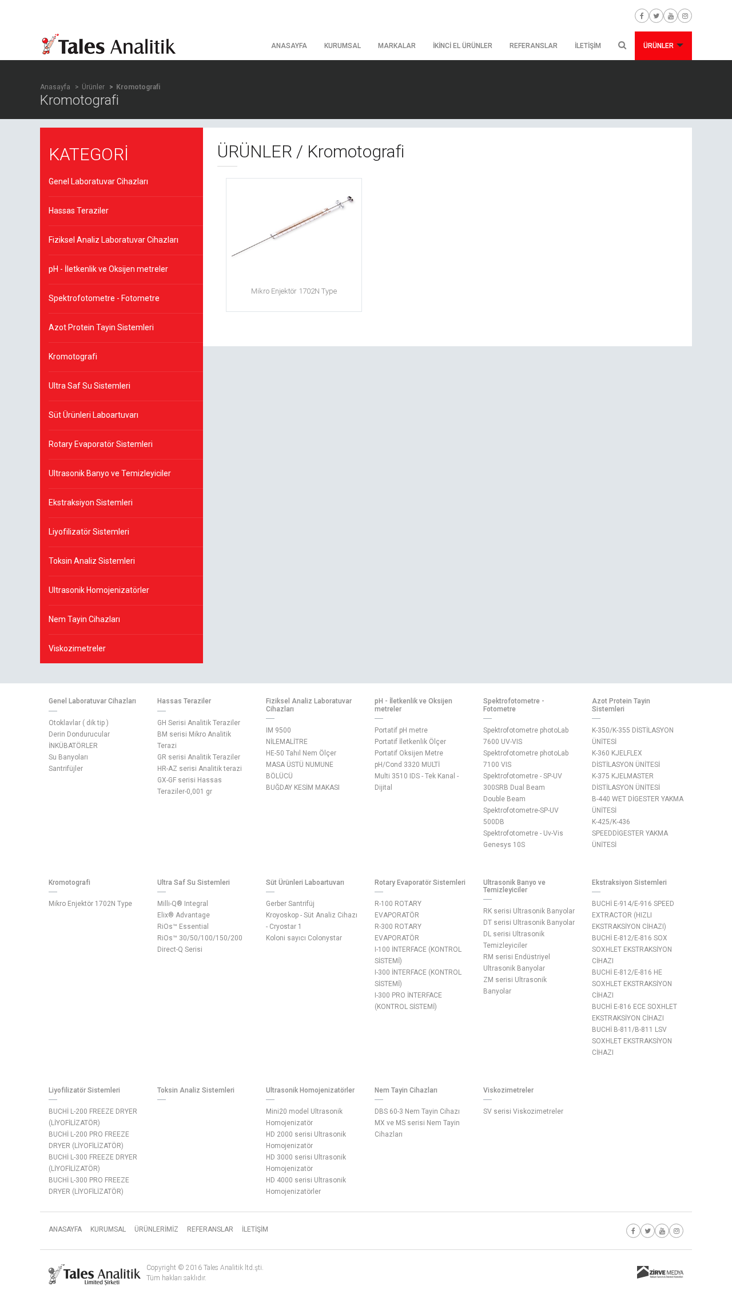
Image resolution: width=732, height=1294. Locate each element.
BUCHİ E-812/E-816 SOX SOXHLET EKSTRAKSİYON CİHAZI (632, 949)
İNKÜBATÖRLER (73, 746)
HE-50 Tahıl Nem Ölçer (301, 753)
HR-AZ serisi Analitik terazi (199, 769)
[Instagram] (685, 16)
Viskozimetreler (77, 648)
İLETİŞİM (588, 46)
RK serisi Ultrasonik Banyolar (529, 911)
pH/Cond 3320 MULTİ (407, 765)
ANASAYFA (289, 46)
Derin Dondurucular (79, 734)
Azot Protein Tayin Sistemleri (101, 327)
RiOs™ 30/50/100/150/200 (199, 938)
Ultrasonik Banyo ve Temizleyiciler (110, 473)
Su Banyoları (68, 757)
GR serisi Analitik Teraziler (198, 757)
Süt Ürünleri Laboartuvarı (93, 415)
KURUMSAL (342, 46)
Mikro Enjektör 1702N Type (90, 904)
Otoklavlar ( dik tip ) (79, 723)
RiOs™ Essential (183, 927)
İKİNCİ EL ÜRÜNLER (462, 46)
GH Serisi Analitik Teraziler (198, 723)
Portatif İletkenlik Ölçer (410, 742)
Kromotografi (73, 356)
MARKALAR (397, 46)
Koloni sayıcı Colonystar (304, 938)
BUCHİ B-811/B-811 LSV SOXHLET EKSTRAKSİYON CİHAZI (632, 1041)
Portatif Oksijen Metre (409, 753)
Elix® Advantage (183, 915)
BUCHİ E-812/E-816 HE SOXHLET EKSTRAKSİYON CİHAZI (632, 983)
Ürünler (93, 87)
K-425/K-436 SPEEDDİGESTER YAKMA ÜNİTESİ (630, 833)
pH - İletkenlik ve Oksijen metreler (108, 269)
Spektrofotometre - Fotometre (104, 298)
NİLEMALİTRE (287, 742)
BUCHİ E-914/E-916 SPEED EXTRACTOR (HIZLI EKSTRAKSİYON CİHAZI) (633, 915)
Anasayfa (55, 87)
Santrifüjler (66, 769)
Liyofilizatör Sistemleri (89, 531)
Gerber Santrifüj (290, 904)
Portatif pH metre (401, 730)
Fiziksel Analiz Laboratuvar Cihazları (113, 239)
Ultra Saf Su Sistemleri (89, 385)
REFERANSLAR (534, 46)
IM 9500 (278, 730)
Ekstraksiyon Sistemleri (91, 502)
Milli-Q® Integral (182, 904)
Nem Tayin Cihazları (84, 619)
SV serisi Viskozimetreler (523, 1111)
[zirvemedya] (660, 1273)
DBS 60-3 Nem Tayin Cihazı (417, 1111)
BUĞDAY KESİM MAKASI (303, 787)
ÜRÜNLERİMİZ (156, 1229)
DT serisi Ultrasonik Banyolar (529, 923)
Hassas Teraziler (79, 210)
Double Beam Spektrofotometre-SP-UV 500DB (521, 810)
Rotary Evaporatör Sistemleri (101, 444)
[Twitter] (656, 16)
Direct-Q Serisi (179, 949)
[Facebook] (642, 16)
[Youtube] (670, 16)
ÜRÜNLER (659, 46)
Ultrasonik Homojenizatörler (99, 590)
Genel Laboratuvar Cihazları (98, 181)
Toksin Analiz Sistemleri (92, 560)
